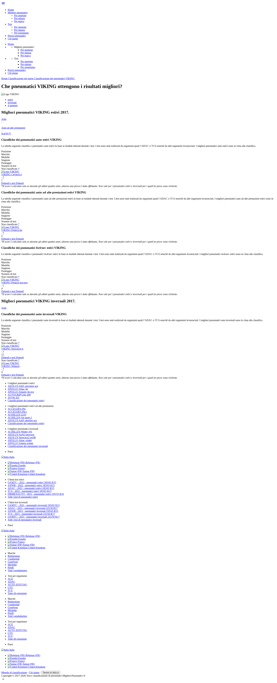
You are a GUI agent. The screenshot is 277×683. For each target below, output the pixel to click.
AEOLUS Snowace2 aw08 (22, 437)
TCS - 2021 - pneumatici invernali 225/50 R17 (31, 514)
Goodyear (13, 561)
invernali (12, 102)
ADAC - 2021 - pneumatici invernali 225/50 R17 (33, 508)
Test (10, 24)
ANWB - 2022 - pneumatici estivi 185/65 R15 (31, 485)
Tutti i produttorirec (17, 570)
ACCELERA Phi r (17, 411)
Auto (3, 119)
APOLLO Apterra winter (20, 443)
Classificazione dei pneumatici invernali (28, 446)
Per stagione (20, 15)
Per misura (19, 18)
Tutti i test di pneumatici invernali (24, 519)
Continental (13, 559)
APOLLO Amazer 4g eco (21, 391)
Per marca (19, 21)
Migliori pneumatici (18, 12)
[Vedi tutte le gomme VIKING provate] (138, 171)
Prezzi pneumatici (17, 35)
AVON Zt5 (13, 397)
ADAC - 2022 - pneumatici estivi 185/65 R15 (31, 488)
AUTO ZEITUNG (17, 584)
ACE (10, 578)
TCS (10, 590)
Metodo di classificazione (14, 672)
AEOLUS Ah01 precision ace (23, 386)
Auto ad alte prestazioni (13, 127)
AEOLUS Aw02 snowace (21, 434)
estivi (10, 99)
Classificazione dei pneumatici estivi (26, 400)
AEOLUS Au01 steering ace (22, 420)
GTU (10, 587)
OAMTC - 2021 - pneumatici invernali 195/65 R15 (34, 505)
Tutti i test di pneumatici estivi (23, 497)
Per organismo (21, 32)
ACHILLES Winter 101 (20, 431)
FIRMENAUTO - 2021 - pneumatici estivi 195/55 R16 (36, 494)
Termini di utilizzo (51, 672)
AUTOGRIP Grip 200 (19, 394)
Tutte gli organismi (17, 593)
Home (11, 9)
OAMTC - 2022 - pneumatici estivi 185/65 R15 (32, 482)
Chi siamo (13, 38)
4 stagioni (12, 105)
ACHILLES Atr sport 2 (20, 417)
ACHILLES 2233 (17, 414)
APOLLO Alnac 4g (18, 389)
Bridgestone (14, 556)
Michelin (12, 564)
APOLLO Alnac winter (20, 440)
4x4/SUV (6, 133)
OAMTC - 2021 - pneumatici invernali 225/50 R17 (34, 516)
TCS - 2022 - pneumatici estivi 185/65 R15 (29, 491)
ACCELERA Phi (16, 409)
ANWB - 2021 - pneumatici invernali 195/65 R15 (33, 511)
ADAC (11, 581)
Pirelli (11, 567)
